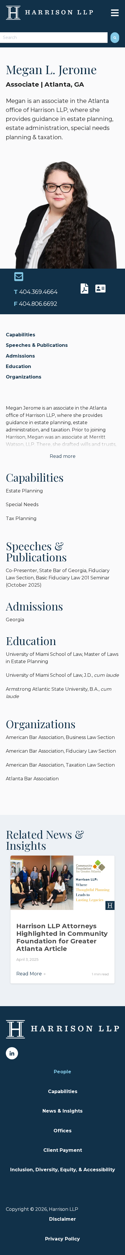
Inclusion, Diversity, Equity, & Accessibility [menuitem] (62, 1169)
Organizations (23, 377)
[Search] (114, 37)
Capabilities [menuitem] (62, 1091)
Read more (63, 456)
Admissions (20, 356)
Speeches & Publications (37, 345)
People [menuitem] (62, 1071)
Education (18, 366)
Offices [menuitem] (62, 1130)
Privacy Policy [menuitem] (62, 1239)
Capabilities (20, 335)
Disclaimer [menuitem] (62, 1219)
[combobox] (54, 37)
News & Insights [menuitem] (62, 1111)
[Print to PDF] (85, 288)
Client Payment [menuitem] (62, 1150)
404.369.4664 (36, 291)
